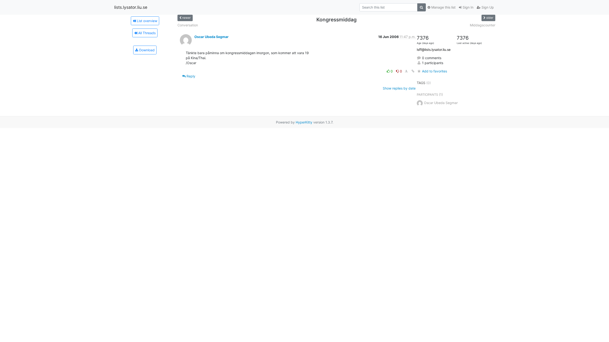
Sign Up (487, 7)
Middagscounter (482, 25)
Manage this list (443, 7)
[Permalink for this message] (413, 71)
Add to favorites (434, 71)
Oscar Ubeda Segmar (211, 37)
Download (146, 50)
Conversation (187, 25)
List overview (146, 21)
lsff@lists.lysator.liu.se (434, 50)
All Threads (146, 33)
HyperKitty (304, 122)
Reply (190, 76)
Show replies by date (399, 88)
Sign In (467, 7)
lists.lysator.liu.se (130, 7)
